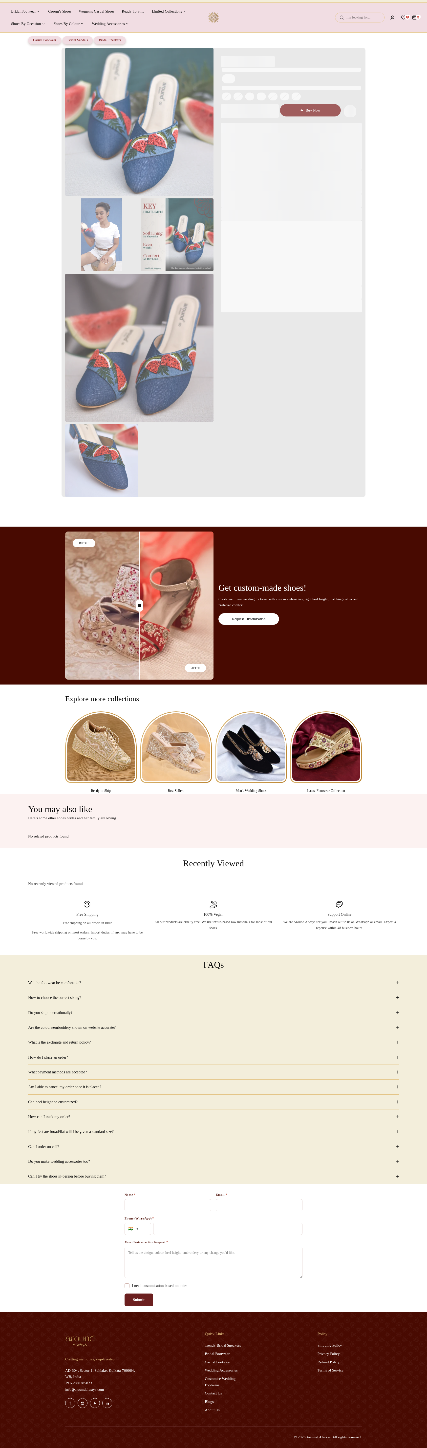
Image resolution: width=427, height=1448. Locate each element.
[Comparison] (139, 606)
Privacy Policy (329, 1354)
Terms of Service (330, 1370)
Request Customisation (248, 619)
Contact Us (213, 1393)
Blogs (209, 1402)
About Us (212, 1410)
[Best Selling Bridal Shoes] (176, 747)
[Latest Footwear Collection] (326, 747)
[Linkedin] (107, 1403)
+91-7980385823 (78, 1383)
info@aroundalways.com (84, 1389)
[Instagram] (82, 1403)
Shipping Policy (330, 1345)
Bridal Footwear (217, 1354)
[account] (392, 17)
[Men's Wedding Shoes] (251, 747)
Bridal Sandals (77, 40)
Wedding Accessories (221, 1370)
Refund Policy (329, 1362)
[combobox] (359, 17)
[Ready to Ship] (101, 747)
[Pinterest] (95, 1403)
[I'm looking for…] (341, 17)
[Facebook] (70, 1403)
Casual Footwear (44, 40)
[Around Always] (213, 17)
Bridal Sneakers (110, 40)
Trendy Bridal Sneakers (223, 1345)
